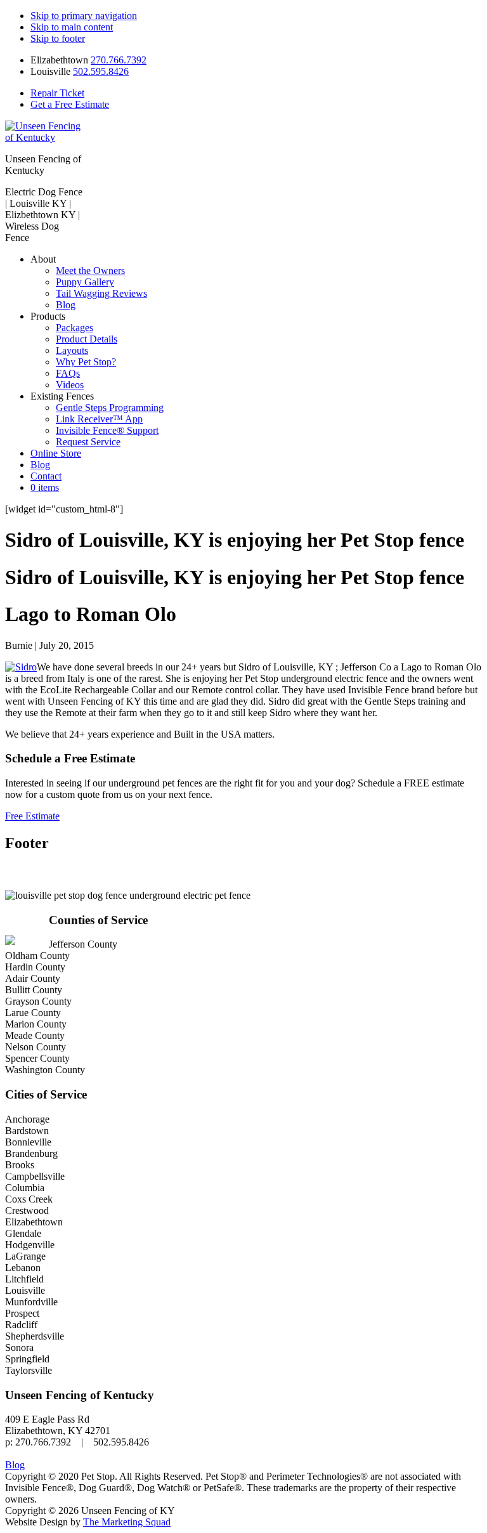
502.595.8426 (101, 71)
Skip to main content (71, 27)
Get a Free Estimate (69, 104)
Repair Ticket (57, 93)
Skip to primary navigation (83, 15)
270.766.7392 (118, 60)
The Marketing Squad (127, 1522)
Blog (15, 1464)
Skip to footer (57, 38)
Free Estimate (32, 816)
